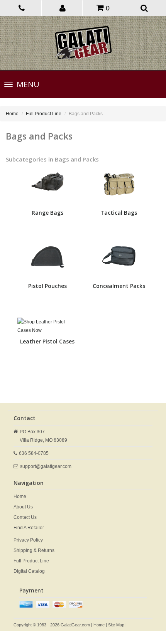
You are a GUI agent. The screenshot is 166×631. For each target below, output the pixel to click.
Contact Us (25, 517)
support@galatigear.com (45, 466)
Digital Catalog (29, 571)
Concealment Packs (119, 285)
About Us (23, 507)
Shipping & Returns (34, 550)
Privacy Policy (28, 540)
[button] (63, 7)
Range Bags (47, 212)
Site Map (116, 625)
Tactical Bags (118, 212)
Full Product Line (43, 113)
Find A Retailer (29, 527)
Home (12, 113)
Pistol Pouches (47, 285)
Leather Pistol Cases (47, 341)
